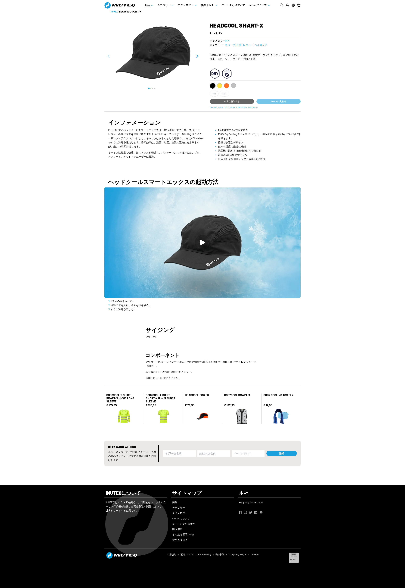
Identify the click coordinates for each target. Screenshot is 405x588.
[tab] (149, 88)
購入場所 (177, 529)
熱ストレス (207, 4)
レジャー (248, 44)
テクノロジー (185, 4)
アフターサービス (237, 554)
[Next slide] (197, 56)
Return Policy (204, 554)
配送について (187, 554)
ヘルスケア (261, 44)
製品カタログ (179, 539)
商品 (147, 4)
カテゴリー (163, 4)
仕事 (239, 44)
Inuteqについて (258, 4)
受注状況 (219, 554)
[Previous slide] (109, 56)
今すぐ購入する (232, 101)
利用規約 (171, 554)
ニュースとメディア (233, 4)
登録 (281, 453)
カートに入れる (278, 101)
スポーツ (230, 44)
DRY (227, 40)
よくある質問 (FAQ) (182, 534)
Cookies (255, 554)
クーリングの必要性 (183, 523)
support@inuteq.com (251, 502)
